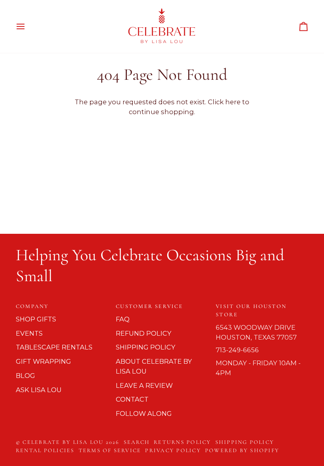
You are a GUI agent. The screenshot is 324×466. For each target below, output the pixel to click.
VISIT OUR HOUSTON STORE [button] (251, 310)
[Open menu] (28, 26)
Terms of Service (110, 450)
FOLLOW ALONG (144, 413)
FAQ (123, 319)
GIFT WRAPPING (43, 361)
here (233, 102)
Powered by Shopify (242, 450)
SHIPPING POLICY (145, 347)
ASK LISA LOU (39, 390)
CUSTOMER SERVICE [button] (149, 306)
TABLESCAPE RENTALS (54, 347)
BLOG (25, 376)
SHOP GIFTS (36, 319)
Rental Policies (45, 450)
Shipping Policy (245, 442)
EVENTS (29, 333)
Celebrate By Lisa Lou (63, 442)
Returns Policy (182, 442)
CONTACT (132, 399)
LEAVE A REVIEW (144, 385)
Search (137, 442)
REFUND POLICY (143, 333)
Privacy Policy (173, 450)
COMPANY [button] (32, 306)
